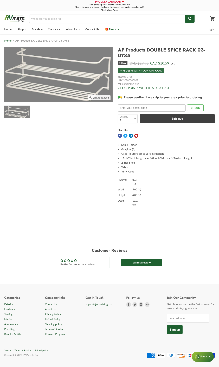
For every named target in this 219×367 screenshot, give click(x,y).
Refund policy (41, 350)
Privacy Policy (53, 314)
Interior (8, 319)
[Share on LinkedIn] (131, 136)
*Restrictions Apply (109, 9)
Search (7, 350)
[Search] (190, 19)
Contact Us (92, 29)
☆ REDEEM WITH (141, 70)
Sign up (175, 329)
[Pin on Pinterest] (136, 136)
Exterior (8, 304)
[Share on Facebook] (120, 136)
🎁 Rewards (112, 29)
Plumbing (9, 329)
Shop (20, 29)
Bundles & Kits (12, 334)
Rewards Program (55, 334)
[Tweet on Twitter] (125, 136)
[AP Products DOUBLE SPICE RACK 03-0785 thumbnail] (17, 112)
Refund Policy (53, 319)
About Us (72, 29)
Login (211, 29)
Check (195, 108)
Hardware (9, 309)
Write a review (142, 262)
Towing (8, 314)
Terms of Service (54, 329)
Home (8, 29)
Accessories (11, 324)
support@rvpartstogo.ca (99, 304)
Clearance (54, 29)
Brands (36, 29)
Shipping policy (53, 324)
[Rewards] (203, 357)
